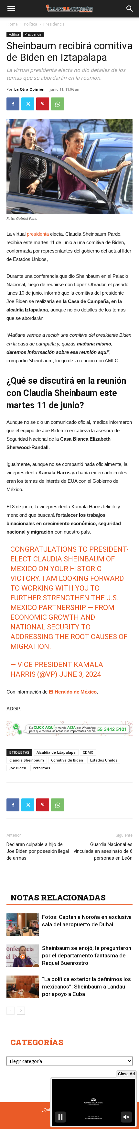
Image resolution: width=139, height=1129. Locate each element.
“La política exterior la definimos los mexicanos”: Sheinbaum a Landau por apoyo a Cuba (86, 986)
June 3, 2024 (80, 674)
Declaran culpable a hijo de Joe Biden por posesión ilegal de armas (37, 851)
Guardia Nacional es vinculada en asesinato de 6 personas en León (103, 851)
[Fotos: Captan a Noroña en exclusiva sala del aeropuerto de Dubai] (22, 924)
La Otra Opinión (29, 89)
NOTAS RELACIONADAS (58, 897)
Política (30, 24)
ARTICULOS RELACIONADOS (67, 883)
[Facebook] (12, 103)
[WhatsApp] (57, 103)
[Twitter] (27, 103)
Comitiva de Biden (67, 760)
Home (12, 24)
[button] (11, 8)
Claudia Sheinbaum (26, 760)
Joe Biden (17, 767)
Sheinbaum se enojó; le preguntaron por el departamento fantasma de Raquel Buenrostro (86, 955)
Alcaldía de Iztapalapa (56, 752)
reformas (41, 767)
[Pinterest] (42, 103)
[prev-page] (10, 1011)
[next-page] (21, 1011)
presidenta (38, 234)
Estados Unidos (103, 760)
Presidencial (54, 24)
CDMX (88, 752)
